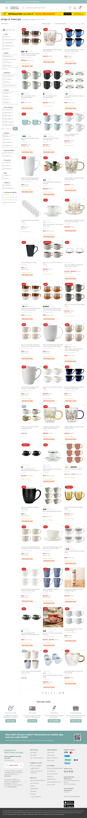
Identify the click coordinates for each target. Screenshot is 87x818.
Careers (32, 786)
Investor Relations (35, 797)
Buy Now (32, 721)
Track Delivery (51, 755)
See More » (5, 69)
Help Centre (50, 752)
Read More (76, 721)
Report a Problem (52, 758)
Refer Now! (35, 2)
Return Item (50, 760)
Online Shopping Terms (54, 782)
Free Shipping (51, 771)
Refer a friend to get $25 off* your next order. (22, 2)
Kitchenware (26, 19)
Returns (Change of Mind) (54, 768)
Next (82, 23)
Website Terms (51, 779)
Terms (14, 781)
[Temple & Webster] (14, 7)
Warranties (50, 776)
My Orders (33, 755)
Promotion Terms (52, 774)
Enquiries (33, 794)
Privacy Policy (12, 786)
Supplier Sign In (35, 768)
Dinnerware (33, 19)
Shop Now (11, 721)
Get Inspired (54, 721)
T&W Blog (33, 791)
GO (15, 129)
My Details (33, 752)
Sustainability (34, 788)
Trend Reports (34, 783)
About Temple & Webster (37, 780)
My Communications (36, 758)
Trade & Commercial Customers (36, 772)
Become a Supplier (36, 765)
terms (51, 740)
